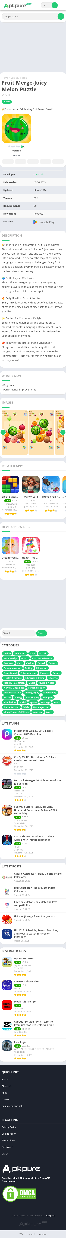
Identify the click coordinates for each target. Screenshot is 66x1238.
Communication (12, 668)
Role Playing (32, 697)
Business (8, 663)
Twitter (20, 161)
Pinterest (33, 161)
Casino (30, 663)
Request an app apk (12, 1105)
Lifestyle (53, 677)
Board (24, 658)
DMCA (5, 1153)
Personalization (12, 692)
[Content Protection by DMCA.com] (19, 1201)
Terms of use (8, 1140)
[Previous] (3, 432)
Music (32, 682)
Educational (10, 673)
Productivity (49, 692)
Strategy (45, 702)
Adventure (20, 653)
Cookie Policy (9, 1133)
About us (6, 1086)
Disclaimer (7, 1147)
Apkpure (50, 1215)
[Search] (55, 5)
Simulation (10, 702)
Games (14, 77)
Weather (37, 712)
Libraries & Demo (35, 677)
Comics (52, 663)
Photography (32, 692)
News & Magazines (14, 687)
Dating (28, 668)
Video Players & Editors (16, 712)
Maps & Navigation (14, 682)
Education (41, 668)
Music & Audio (46, 682)
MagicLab (38, 174)
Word (49, 712)
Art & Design (10, 658)
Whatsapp (58, 161)
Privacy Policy (9, 1127)
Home (5, 77)
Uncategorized (41, 707)
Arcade (43, 653)
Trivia (26, 707)
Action (7, 653)
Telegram (45, 161)
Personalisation (36, 687)
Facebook (8, 161)
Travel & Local (11, 707)
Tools (57, 702)
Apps (32, 653)
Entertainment (28, 673)
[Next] (63, 432)
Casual (41, 663)
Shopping (48, 697)
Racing (18, 697)
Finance (44, 673)
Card (19, 663)
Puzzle (23, 77)
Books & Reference (42, 658)
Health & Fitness (12, 677)
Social (23, 702)
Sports (33, 702)
